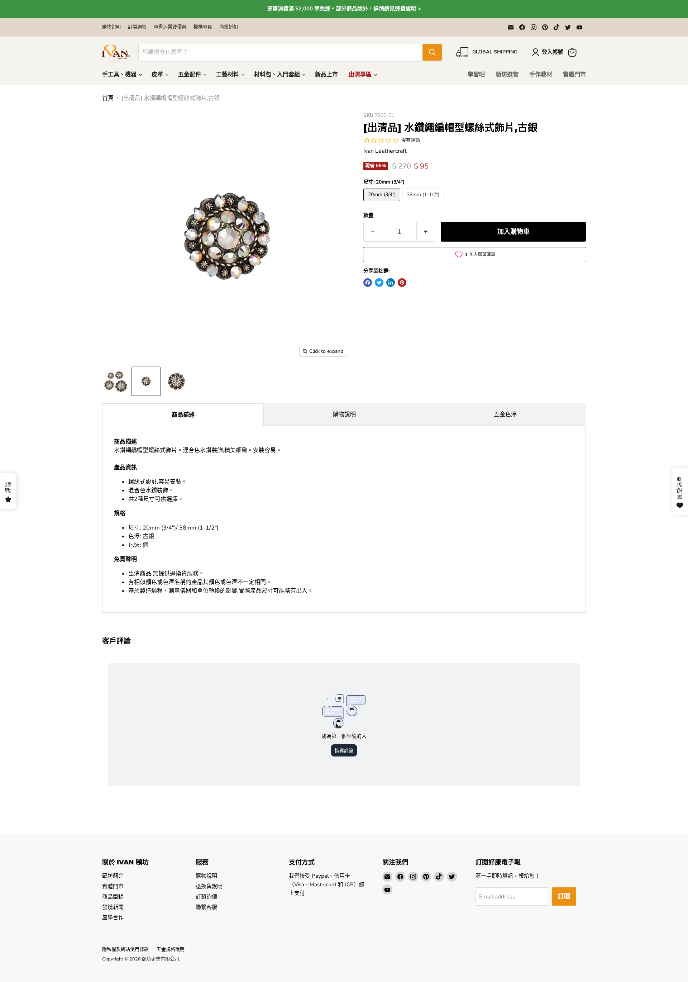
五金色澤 (505, 414)
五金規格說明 (171, 949)
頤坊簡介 (113, 875)
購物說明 (111, 27)
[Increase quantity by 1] (426, 232)
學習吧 (476, 75)
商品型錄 (113, 896)
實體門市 (574, 75)
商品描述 (183, 415)
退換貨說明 (209, 886)
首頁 (108, 98)
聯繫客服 (206, 907)
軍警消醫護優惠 (170, 27)
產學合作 (113, 917)
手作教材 (540, 75)
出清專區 (361, 75)
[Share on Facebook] (367, 282)
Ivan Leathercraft (385, 151)
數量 (368, 215)
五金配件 (190, 75)
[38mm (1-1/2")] (424, 203)
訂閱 (564, 896)
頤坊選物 (507, 75)
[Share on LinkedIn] (390, 282)
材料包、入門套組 (277, 75)
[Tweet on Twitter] (379, 282)
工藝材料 (228, 75)
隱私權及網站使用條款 (125, 949)
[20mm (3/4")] (382, 203)
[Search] (432, 52)
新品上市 (326, 75)
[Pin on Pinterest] (402, 282)
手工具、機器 (120, 75)
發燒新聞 (113, 907)
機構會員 (203, 27)
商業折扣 (228, 27)
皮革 (158, 75)
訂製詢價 (137, 27)
